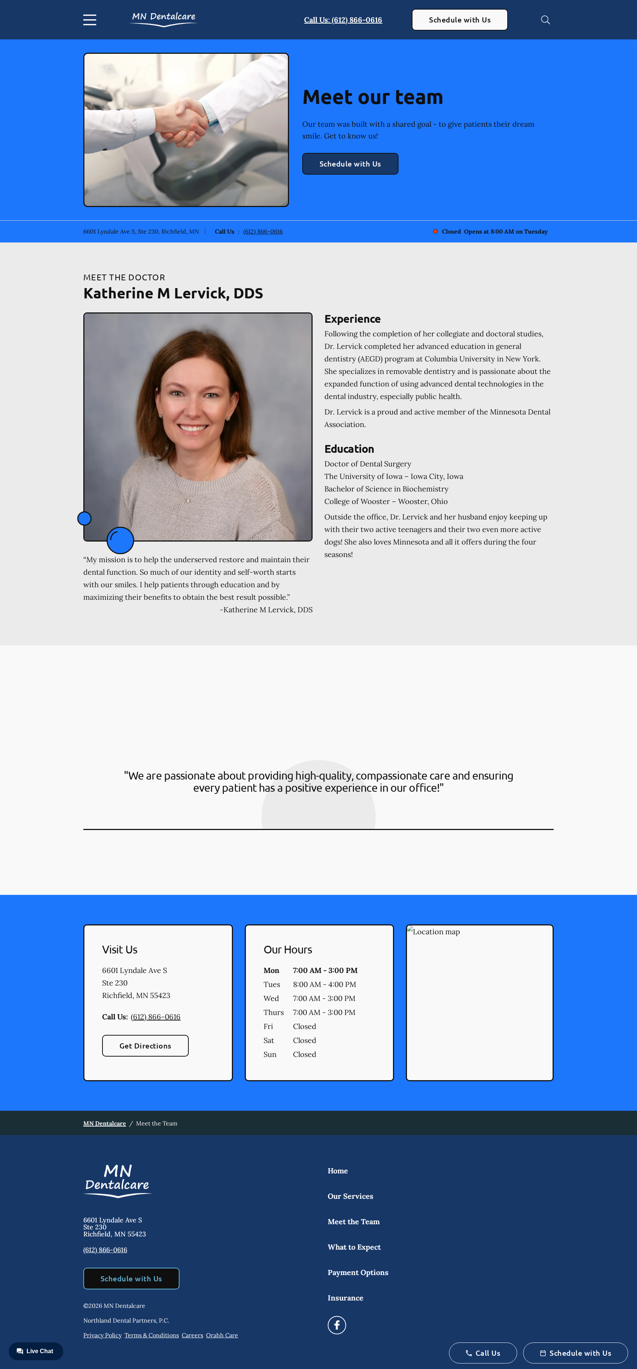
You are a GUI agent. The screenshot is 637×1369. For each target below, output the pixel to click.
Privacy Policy (102, 1335)
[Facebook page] (337, 1325)
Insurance (345, 1297)
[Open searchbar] (545, 20)
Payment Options (358, 1272)
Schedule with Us (460, 19)
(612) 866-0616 (263, 231)
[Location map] (480, 1002)
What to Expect (354, 1246)
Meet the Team (354, 1221)
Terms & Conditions (152, 1335)
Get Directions (145, 1045)
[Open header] (91, 20)
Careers (192, 1335)
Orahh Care (222, 1335)
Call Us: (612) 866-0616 (343, 19)
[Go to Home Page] (163, 19)
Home (338, 1170)
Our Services (350, 1196)
